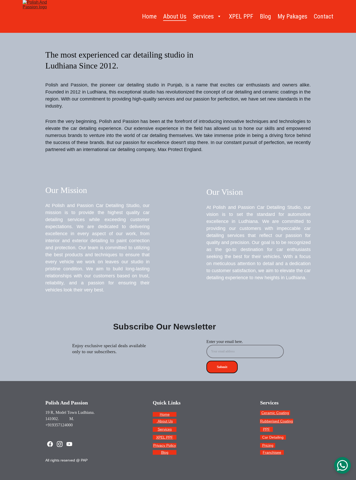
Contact (323, 16)
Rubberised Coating (276, 421)
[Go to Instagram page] (60, 444)
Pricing (267, 445)
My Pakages (292, 16)
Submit (222, 367)
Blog (265, 16)
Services (165, 429)
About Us (174, 16)
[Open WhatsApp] (342, 465)
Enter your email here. (224, 341)
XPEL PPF (241, 16)
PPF (266, 429)
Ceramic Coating (275, 413)
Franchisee (272, 452)
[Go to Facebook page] (50, 444)
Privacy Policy (164, 445)
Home (149, 16)
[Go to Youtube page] (69, 444)
